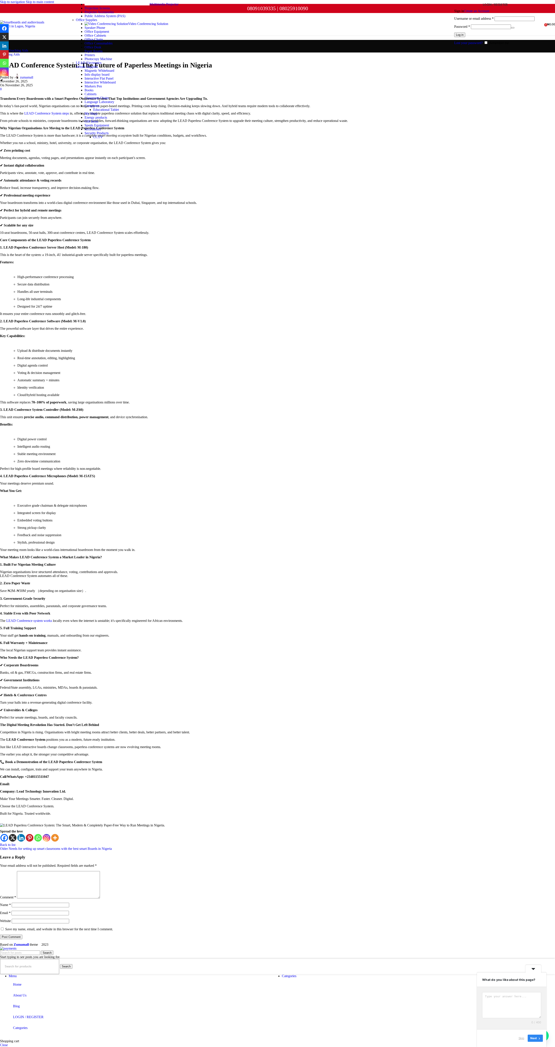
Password (462, 26)
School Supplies (87, 67)
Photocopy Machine (98, 59)
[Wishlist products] (541, 24)
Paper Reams (94, 51)
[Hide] (1, 80)
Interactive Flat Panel (99, 78)
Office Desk (93, 47)
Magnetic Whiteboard (99, 70)
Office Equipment (97, 31)
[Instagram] (46, 838)
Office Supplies (86, 20)
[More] (55, 838)
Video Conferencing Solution (148, 24)
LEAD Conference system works (29, 621)
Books (89, 90)
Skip (521, 1038)
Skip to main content (40, 2)
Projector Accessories (99, 12)
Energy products (96, 117)
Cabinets (90, 94)
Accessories (93, 129)
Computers (92, 106)
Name (5, 905)
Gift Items (91, 121)
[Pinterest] (29, 838)
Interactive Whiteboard (100, 82)
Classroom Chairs (97, 98)
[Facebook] (4, 838)
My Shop (91, 113)
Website (5, 921)
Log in (460, 34)
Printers (90, 55)
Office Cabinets (95, 35)
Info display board (97, 74)
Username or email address (474, 18)
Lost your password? (468, 43)
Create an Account (476, 11)
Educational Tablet (106, 109)
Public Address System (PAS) (105, 16)
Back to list (7, 845)
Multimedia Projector (164, 4)
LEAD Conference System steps (46, 113)
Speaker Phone (95, 27)
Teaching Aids (18, 50)
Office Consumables (99, 43)
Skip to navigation (13, 2)
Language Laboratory (99, 102)
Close (4, 1045)
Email (5, 913)
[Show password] (512, 27)
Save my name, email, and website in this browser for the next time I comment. (59, 929)
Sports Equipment (97, 125)
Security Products (97, 133)
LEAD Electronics (88, 63)
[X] (12, 838)
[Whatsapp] (38, 838)
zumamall (26, 77)
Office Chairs (94, 39)
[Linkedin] (21, 838)
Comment (8, 897)
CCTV (98, 137)
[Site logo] (27, 26)
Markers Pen (93, 86)
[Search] (537, 24)
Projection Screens (97, 8)
